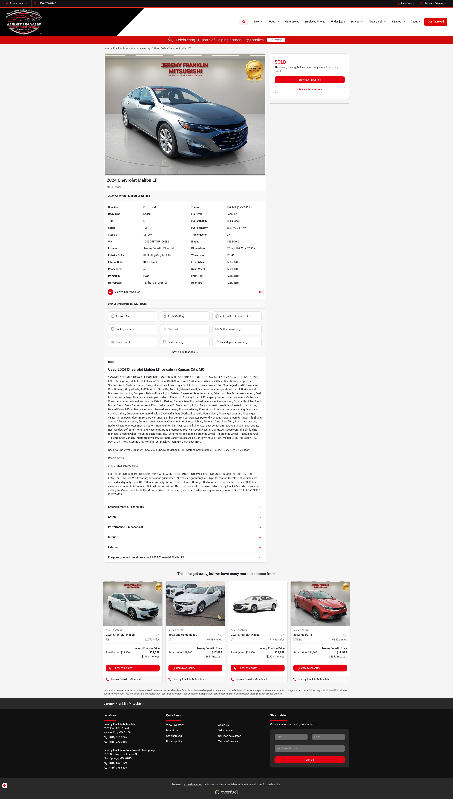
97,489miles (214, 639)
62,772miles (152, 639)
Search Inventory (244, 22)
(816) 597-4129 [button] (118, 763)
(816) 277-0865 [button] (118, 741)
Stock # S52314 (301, 630)
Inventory (144, 48)
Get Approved (436, 21)
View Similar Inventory (310, 89)
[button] (17, 3)
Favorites (406, 3)
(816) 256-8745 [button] (47, 3)
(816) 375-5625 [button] (118, 767)
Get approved (174, 736)
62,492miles (339, 639)
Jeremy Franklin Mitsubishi (120, 48)
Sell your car (225, 730)
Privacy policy (174, 741)
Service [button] (355, 21)
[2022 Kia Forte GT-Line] (320, 603)
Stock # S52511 (176, 630)
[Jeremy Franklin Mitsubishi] (24, 22)
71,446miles (277, 639)
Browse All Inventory (310, 79)
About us (223, 725)
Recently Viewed (434, 3)
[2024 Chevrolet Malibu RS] (132, 603)
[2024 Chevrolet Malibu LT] (257, 603)
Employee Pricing (315, 21)
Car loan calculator (229, 736)
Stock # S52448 (239, 630)
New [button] (257, 21)
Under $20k (338, 21)
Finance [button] (396, 21)
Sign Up (310, 759)
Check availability (123, 668)
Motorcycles (292, 21)
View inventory (175, 725)
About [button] (414, 21)
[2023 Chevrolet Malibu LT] (195, 603)
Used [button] (272, 21)
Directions (172, 730)
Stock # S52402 (114, 630)
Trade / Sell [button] (375, 21)
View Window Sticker (127, 291)
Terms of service (228, 741)
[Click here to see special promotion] (226, 39)
